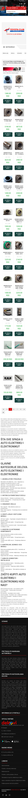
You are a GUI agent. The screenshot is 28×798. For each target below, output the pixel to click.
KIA (2, 662)
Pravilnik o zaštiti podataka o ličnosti (10, 774)
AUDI (8, 658)
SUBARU (13, 667)
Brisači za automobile (11, 703)
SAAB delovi (17, 641)
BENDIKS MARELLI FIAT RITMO (7, 253)
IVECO (19, 661)
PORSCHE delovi (22, 640)
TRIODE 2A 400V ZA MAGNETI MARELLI (8, 387)
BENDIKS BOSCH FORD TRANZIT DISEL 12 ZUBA (19, 287)
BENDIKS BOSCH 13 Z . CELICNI (19, 120)
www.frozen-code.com (8, 736)
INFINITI (12, 661)
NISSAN (17, 664)
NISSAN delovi (21, 638)
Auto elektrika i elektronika (11, 698)
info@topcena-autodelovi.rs (9, 733)
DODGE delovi (8, 630)
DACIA (6, 659)
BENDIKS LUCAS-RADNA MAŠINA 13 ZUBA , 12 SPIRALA (8, 188)
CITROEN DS (23, 658)
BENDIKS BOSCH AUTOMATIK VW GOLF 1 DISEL (8, 88)
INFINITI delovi (15, 632)
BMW (11, 658)
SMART (3, 667)
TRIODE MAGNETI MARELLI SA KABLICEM (7, 353)
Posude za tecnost (21, 703)
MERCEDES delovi (20, 637)
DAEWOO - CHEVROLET (12, 659)
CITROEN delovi (8, 627)
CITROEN (19, 658)
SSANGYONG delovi (18, 643)
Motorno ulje (5, 681)
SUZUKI (17, 667)
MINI (9, 664)
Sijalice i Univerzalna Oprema (8, 700)
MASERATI (21, 662)
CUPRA (3, 659)
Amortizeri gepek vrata (21, 700)
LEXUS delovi (23, 635)
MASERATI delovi (5, 637)
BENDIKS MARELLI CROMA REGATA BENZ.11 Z (19, 221)
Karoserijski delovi (10, 706)
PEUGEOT (24, 664)
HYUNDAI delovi (8, 632)
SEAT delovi (23, 641)
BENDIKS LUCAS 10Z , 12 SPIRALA (19, 153)
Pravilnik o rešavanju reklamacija (9, 768)
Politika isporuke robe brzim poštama (10, 783)
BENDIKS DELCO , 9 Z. (19, 87)
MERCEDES (4, 664)
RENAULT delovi (5, 641)
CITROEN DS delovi (16, 627)
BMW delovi (19, 626)
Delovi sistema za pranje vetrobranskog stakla (14, 687)
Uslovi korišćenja (5, 765)
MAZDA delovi (13, 637)
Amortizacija (22, 698)
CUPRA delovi (23, 627)
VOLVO (3, 669)
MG (7, 664)
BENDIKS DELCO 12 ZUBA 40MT (8, 120)
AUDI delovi (13, 626)
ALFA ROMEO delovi (6, 626)
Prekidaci (18, 706)
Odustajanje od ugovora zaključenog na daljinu (12, 777)
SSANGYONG (8, 667)
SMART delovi (11, 643)
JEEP (25, 661)
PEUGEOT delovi (8, 640)
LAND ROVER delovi (16, 635)
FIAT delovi (14, 630)
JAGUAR (22, 661)
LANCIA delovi (8, 635)
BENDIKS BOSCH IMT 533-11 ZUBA (7, 153)
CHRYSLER (15, 658)
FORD (3, 661)
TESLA (20, 667)
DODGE (22, 659)
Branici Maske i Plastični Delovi (9, 702)
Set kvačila (16, 681)
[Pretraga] (24, 11)
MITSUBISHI (13, 664)
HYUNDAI (9, 661)
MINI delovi (7, 638)
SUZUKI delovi (8, 644)
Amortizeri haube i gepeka (8, 682)
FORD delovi (20, 630)
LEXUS (17, 662)
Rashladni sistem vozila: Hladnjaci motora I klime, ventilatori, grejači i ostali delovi (14, 693)
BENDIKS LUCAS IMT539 (8, 220)
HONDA (5, 661)
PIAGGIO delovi (15, 640)
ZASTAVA (8, 669)
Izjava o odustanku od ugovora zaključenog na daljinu (13, 780)
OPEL (21, 664)
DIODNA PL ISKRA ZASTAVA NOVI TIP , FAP (19, 320)
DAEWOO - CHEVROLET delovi (15, 629)
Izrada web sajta (15, 789)
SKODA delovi (4, 643)
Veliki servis (23, 681)
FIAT (25, 659)
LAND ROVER (12, 662)
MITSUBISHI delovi (13, 638)
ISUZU (16, 661)
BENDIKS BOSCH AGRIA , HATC (19, 253)
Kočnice (11, 681)
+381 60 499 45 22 (13, 8)
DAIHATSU (19, 659)
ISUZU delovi (20, 632)
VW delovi (10, 646)
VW (5, 669)
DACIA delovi (5, 629)
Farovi (12, 705)
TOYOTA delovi (22, 644)
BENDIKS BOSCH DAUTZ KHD (8, 286)
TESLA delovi (15, 644)
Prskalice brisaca (6, 705)
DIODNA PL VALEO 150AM (7, 319)
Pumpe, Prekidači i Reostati (15, 691)
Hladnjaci (24, 706)
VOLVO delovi (4, 646)
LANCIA (7, 662)
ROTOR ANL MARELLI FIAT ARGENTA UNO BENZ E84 (19, 387)
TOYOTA (24, 667)
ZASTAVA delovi (16, 646)
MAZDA (24, 662)
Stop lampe (17, 705)
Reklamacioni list (5, 771)
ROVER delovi (12, 641)
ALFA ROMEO (4, 658)
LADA (5, 662)
